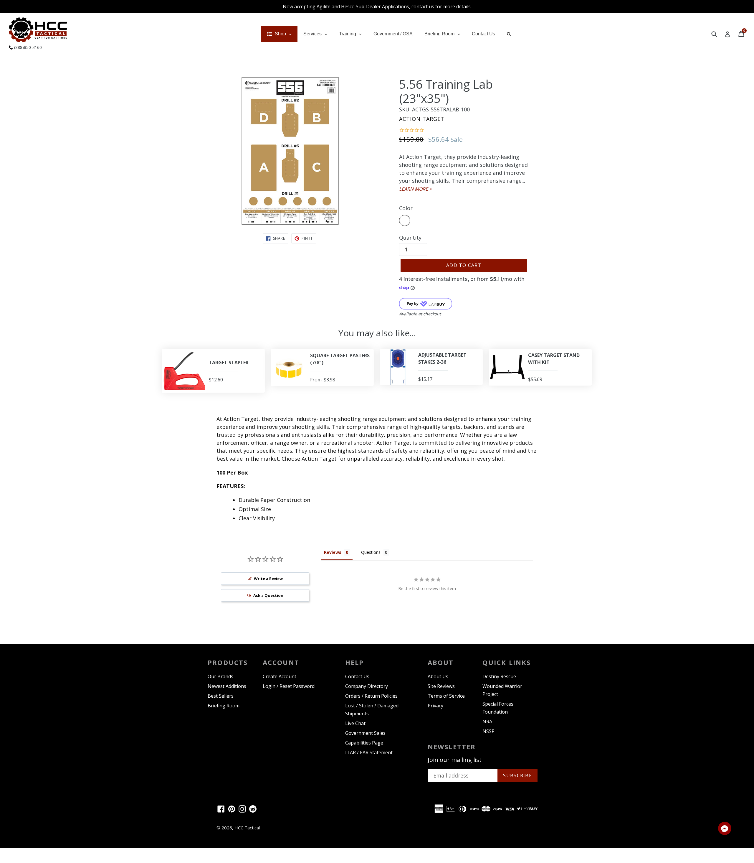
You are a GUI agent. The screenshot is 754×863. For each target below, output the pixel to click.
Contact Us (357, 676)
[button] (724, 829)
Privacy (435, 705)
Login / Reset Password (289, 686)
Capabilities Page (364, 743)
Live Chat (355, 723)
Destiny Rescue (499, 676)
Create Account (279, 676)
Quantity (410, 237)
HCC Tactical (247, 828)
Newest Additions (227, 686)
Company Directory (366, 686)
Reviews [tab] (332, 552)
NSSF (488, 731)
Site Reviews (441, 686)
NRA (487, 721)
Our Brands (220, 676)
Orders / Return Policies (371, 696)
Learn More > (415, 189)
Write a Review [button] (268, 578)
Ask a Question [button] (268, 595)
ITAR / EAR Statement (369, 752)
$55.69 (535, 379)
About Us (438, 676)
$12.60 (216, 379)
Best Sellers (221, 696)
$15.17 (425, 379)
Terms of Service (446, 696)
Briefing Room (223, 705)
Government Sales (365, 733)
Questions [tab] (371, 552)
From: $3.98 (322, 379)
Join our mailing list (455, 759)
